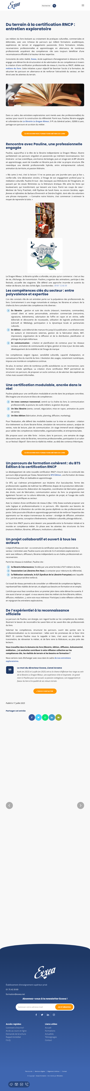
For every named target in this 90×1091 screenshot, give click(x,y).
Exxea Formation (41, 1076)
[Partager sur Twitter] (38, 717)
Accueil (48, 1027)
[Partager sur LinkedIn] (52, 717)
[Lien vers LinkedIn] (48, 1015)
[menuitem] (29, 1071)
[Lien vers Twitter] (42, 1015)
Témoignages (51, 1037)
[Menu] (83, 5)
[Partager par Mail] (58, 717)
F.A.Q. (8, 1040)
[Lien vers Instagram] (54, 1015)
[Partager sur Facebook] (32, 717)
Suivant (80, 805)
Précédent (9, 805)
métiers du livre (13, 68)
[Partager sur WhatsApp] (45, 717)
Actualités (49, 1034)
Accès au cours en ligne (16, 1030)
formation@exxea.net (15, 994)
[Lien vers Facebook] (36, 1015)
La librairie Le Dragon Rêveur (36, 121)
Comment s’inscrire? (15, 1027)
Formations (50, 1030)
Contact (48, 1040)
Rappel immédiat (13, 1037)
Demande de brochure (16, 1034)
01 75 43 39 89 (12, 989)
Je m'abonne (64, 1007)
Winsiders (60, 1076)
